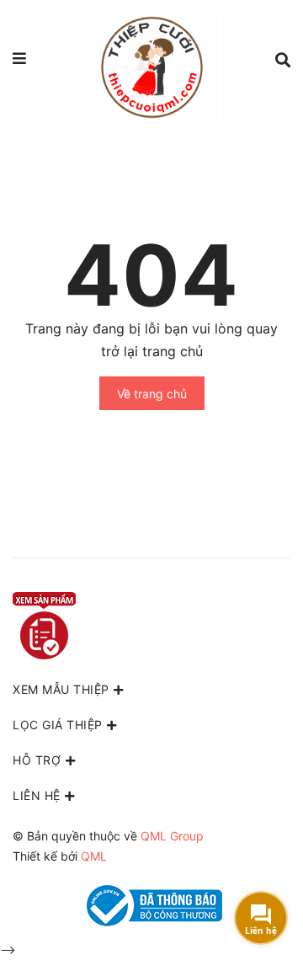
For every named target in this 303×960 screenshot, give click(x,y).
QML (94, 856)
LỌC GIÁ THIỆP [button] (58, 724)
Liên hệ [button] (37, 795)
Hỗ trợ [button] (37, 760)
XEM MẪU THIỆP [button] (61, 689)
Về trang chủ (152, 394)
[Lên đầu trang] (248, 863)
